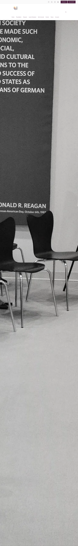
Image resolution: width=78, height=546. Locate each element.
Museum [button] (25, 17)
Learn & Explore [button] (32, 17)
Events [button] (47, 17)
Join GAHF (71, 2)
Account (57, 17)
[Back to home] (16, 8)
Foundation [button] (18, 17)
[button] (65, 12)
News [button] (52, 17)
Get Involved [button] (41, 17)
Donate (64, 2)
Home (13, 17)
